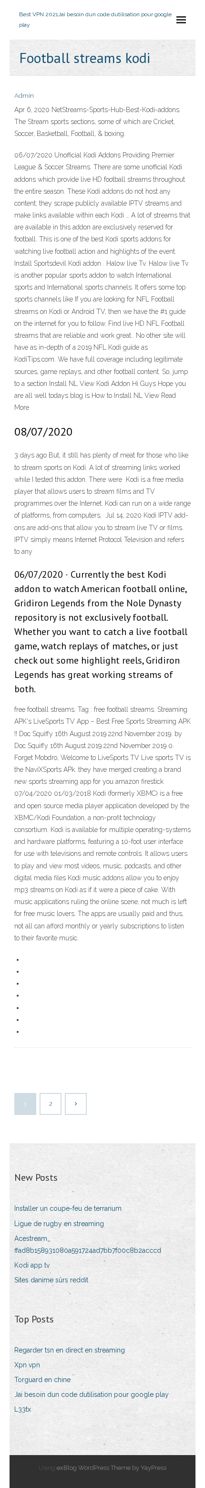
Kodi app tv (32, 1265)
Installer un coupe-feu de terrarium (68, 1208)
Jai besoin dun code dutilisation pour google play (91, 1394)
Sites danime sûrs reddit (51, 1280)
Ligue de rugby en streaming (59, 1224)
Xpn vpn (27, 1365)
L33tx (22, 1409)
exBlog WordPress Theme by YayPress (111, 1467)
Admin (24, 95)
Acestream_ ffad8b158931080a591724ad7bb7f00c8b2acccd (87, 1244)
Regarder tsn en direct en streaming (69, 1350)
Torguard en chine (42, 1380)
